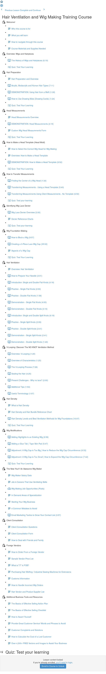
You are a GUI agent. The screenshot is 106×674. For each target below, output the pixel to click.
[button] (1, 2)
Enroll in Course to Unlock (53, 666)
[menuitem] (1, 6)
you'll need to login (64, 662)
